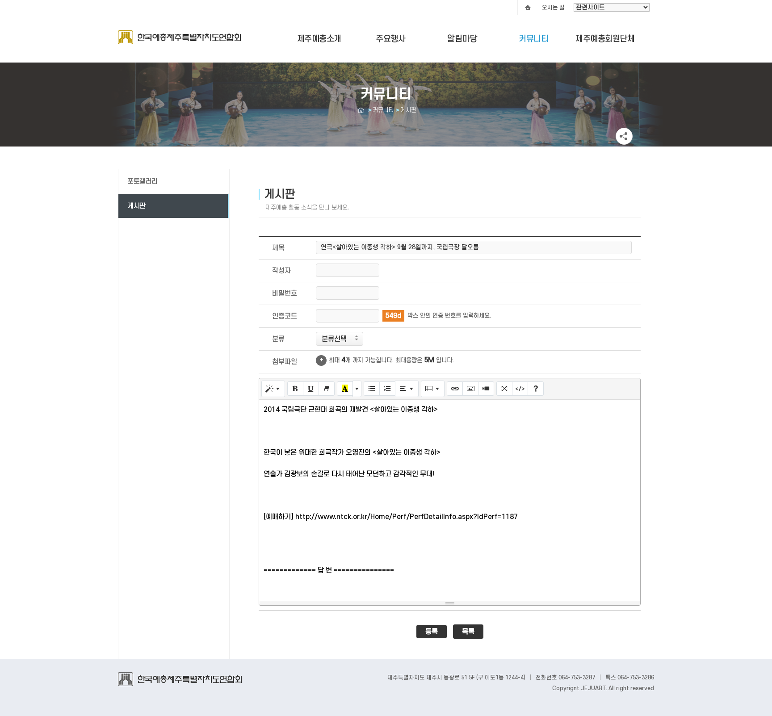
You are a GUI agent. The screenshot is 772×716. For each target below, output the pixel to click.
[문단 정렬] (407, 389)
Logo (179, 41)
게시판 (136, 206)
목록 (468, 632)
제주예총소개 (319, 39)
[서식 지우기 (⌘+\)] (327, 388)
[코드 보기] (520, 388)
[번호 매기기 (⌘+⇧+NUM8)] (387, 388)
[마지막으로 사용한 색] (345, 388)
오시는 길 (553, 7)
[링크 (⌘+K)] (455, 388)
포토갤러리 (142, 181)
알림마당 (462, 39)
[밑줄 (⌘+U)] (311, 388)
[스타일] (273, 389)
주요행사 (390, 39)
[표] (433, 389)
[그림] (470, 388)
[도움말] (536, 388)
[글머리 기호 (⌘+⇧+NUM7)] (372, 388)
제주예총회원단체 (604, 39)
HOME (527, 7)
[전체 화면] (504, 388)
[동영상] (486, 388)
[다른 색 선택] (356, 389)
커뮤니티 (533, 39)
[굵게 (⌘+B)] (295, 388)
